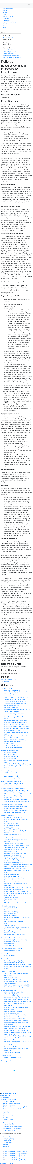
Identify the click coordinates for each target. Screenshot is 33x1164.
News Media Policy (10, 943)
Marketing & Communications (10, 938)
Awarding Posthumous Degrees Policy (15, 703)
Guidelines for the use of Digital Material (16, 927)
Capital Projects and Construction (11, 781)
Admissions (6, 20)
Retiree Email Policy (10, 933)
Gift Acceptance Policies (11, 773)
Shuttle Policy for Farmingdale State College (17, 764)
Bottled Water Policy (10, 752)
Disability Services (8, 1125)
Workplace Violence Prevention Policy (15, 903)
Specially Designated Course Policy (15, 740)
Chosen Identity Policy (11, 707)
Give (4, 14)
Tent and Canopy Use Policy (13, 829)
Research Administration (8, 959)
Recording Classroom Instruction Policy (16, 736)
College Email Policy (10, 913)
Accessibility (7, 1137)
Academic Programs (9, 1101)
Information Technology (8, 906)
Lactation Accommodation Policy (14, 878)
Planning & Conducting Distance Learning (16, 728)
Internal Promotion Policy (12, 876)
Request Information (9, 26)
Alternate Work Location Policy (13, 855)
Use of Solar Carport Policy (12, 834)
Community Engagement (10, 1123)
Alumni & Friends (8, 16)
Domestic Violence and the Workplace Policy (18, 864)
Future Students (8, 8)
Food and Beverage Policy (12, 756)
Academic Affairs (6, 688)
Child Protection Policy (11, 977)
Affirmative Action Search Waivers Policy (16, 847)
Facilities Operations (7, 815)
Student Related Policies (8, 990)
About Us (6, 18)
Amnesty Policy (9, 696)
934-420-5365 (5, 681)
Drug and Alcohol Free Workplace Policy (16, 866)
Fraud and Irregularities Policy (13, 979)
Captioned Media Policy (11, 705)
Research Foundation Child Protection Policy (17, 964)
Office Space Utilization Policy (13, 783)
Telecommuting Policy (11, 897)
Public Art (4, 954)
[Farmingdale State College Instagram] (15, 1153)
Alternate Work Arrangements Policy (15, 853)
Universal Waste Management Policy (15, 812)
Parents (5, 10)
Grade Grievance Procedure (12, 715)
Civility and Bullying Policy (12, 861)
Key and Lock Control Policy (13, 817)
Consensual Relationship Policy (13, 862)
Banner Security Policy (11, 912)
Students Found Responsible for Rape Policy (17, 801)
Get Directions (11, 1099)
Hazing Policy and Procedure (13, 1011)
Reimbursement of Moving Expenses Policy (17, 887)
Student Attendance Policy (12, 741)
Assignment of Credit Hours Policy (14, 699)
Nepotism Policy (9, 880)
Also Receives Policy (10, 851)
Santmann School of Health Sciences (14, 1109)
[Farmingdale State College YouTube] (14, 1155)
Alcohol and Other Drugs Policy (13, 849)
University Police (6, 1045)
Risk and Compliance (7, 971)
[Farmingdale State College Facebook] (15, 1151)
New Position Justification (12, 882)
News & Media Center (9, 22)
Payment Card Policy (10, 758)
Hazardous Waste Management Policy (15, 806)
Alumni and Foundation (8, 771)
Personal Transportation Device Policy (16, 1022)
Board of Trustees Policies (12, 950)
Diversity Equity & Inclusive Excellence (13, 788)
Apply (5, 12)
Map (4, 28)
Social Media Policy (10, 945)
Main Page (4, 1061)
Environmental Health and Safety (11, 805)
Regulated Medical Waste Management (16, 810)
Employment (7, 1140)
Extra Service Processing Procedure (15, 868)
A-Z (10, 1061)
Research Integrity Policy (11, 738)
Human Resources (6, 838)
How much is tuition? (9, 53)
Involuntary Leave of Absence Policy (15, 1015)
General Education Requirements (14, 713)
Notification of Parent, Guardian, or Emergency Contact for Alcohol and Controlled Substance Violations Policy (16, 1018)
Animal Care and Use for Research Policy (16, 697)
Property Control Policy (11, 825)
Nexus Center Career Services (12, 1128)
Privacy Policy (8, 931)
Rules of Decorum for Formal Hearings (16, 891)
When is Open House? (9, 52)
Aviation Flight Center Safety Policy (15, 701)
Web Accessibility (6, 1056)
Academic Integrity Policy (12, 690)
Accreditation (7, 1114)
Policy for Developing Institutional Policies (17, 985)
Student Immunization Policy (13, 1038)
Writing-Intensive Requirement (13, 747)
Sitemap (5, 1144)
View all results (8, 38)
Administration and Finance (9, 750)
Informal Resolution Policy (12, 874)
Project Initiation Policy (11, 785)
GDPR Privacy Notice (10, 925)
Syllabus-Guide (9, 743)
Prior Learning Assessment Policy (14, 730)
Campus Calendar (8, 1119)
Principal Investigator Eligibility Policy (15, 961)
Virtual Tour (6, 1146)
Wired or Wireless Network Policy (14, 934)
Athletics (5, 24)
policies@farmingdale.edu (9, 679)
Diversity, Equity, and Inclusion (12, 1126)
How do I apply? (8, 50)
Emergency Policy (8, 1139)
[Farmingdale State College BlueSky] (14, 1159)
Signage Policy (8, 827)
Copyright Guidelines (10, 915)
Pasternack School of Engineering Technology (17, 1107)
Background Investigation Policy (14, 857)
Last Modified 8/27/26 (7, 1163)
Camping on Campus (10, 754)
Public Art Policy (9, 955)
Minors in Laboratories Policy (13, 808)
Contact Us (3, 1099)
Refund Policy (8, 1024)
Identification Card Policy (12, 1047)
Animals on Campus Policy (9, 776)
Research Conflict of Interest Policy (15, 962)
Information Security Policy (12, 929)
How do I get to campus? (11, 55)
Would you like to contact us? (12, 57)
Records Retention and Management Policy (17, 987)
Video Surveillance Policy (12, 1052)
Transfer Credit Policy (11, 745)
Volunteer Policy (9, 901)
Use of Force (8, 1050)
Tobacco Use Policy (10, 899)
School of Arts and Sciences (11, 1103)
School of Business (9, 1105)
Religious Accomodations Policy (14, 889)
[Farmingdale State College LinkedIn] (14, 1157)
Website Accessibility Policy (12, 1057)
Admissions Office (8, 1116)
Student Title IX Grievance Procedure (15, 799)
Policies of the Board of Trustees (11, 948)
